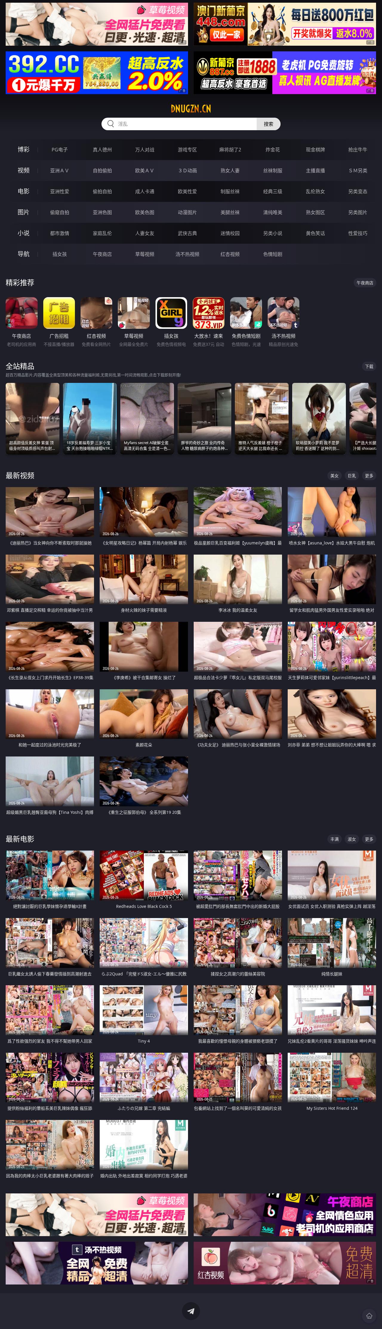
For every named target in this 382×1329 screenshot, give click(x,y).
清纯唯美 (272, 212)
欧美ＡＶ (144, 170)
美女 (334, 475)
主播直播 (315, 170)
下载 (369, 366)
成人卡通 (144, 191)
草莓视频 (144, 254)
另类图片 (357, 212)
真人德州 (102, 149)
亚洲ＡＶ (59, 170)
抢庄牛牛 (357, 149)
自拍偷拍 (102, 170)
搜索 (268, 124)
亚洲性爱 (59, 191)
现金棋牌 (315, 149)
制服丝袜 (230, 191)
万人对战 (144, 149)
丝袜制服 (272, 170)
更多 (369, 475)
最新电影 (20, 839)
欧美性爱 (187, 191)
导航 (24, 254)
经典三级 (272, 191)
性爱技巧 (357, 233)
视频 (24, 170)
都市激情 (59, 233)
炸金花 (273, 149)
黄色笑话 (315, 233)
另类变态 (357, 191)
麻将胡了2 (230, 149)
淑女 (352, 839)
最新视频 (20, 475)
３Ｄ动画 (187, 170)
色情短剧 (272, 254)
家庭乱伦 (102, 233)
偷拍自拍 (102, 191)
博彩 (24, 149)
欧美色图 (144, 212)
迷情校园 (230, 233)
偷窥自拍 (59, 212)
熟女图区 (315, 212)
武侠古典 (187, 233)
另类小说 (272, 233)
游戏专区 (187, 149)
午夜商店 (102, 254)
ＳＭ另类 (357, 170)
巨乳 (352, 475)
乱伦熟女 (315, 191)
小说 (24, 233)
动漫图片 (187, 212)
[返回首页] (369, 1316)
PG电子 (60, 149)
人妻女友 (144, 233)
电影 (24, 191)
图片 (24, 212)
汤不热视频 (187, 254)
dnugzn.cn (191, 109)
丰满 (334, 839)
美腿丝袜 (230, 212)
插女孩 (60, 254)
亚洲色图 (102, 212)
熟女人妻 (230, 170)
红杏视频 (230, 254)
